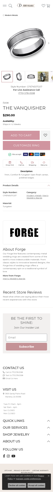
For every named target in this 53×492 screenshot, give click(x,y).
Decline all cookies (17, 485)
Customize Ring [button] (26, 145)
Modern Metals (11, 15)
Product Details (10, 185)
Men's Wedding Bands (37, 197)
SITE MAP (8, 470)
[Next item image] (49, 43)
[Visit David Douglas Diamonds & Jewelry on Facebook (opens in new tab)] (4, 456)
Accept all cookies (36, 485)
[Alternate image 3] (31, 76)
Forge (6, 102)
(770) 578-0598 (26, 93)
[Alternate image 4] (43, 76)
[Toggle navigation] (4, 5)
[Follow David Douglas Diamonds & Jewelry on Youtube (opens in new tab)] (13, 456)
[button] (10, 5)
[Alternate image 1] (7, 76)
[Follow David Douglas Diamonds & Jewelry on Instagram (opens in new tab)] (8, 456)
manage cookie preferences (28, 479)
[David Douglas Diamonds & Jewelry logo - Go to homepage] (26, 5)
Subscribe (26, 346)
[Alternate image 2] (19, 76)
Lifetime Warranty (40, 470)
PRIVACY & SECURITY (22, 470)
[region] (26, 43)
